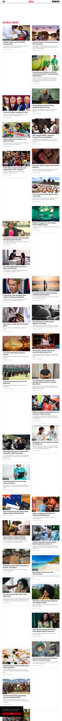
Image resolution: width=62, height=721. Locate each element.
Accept (11, 713)
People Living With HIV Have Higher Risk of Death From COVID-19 (45, 543)
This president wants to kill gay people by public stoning (43, 106)
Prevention (35, 69)
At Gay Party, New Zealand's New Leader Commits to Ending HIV (14, 296)
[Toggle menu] (4, 1)
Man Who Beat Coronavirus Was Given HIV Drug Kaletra (16, 666)
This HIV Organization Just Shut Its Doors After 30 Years (14, 267)
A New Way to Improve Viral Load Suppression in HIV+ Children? (14, 169)
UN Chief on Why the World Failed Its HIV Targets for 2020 (45, 602)
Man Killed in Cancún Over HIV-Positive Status (43, 573)
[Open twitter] (57, 1)
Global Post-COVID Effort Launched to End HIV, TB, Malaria (16, 566)
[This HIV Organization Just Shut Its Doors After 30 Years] (16, 257)
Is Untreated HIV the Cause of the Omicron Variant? (14, 482)
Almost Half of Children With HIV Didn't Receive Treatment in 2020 (14, 538)
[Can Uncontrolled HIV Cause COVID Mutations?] (16, 585)
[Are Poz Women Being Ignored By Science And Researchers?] (16, 686)
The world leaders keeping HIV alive (15, 112)
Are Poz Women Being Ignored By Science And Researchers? (14, 696)
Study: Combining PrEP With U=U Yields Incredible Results (44, 514)
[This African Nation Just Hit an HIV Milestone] (16, 372)
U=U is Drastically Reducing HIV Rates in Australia (45, 195)
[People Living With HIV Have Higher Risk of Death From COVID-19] (45, 533)
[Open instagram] (58, 1)
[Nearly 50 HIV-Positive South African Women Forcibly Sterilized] (45, 649)
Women (4, 235)
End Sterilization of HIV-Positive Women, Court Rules (43, 322)
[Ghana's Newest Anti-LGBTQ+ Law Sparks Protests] (16, 130)
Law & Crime (5, 321)
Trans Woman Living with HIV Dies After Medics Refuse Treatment (44, 630)
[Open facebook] (55, 1)
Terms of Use (15, 710)
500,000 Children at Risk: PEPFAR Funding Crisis (14, 43)
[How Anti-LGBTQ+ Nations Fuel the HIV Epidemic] (45, 156)
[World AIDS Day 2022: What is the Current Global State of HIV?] (45, 341)
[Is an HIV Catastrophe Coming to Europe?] (16, 343)
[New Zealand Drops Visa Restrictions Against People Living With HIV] (16, 502)
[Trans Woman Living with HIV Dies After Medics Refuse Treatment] (45, 620)
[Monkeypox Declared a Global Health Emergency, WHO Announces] (16, 442)
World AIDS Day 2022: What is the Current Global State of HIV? (44, 351)
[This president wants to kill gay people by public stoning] (45, 96)
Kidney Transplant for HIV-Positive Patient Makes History (44, 224)
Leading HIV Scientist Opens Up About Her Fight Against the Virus (16, 239)
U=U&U (34, 191)
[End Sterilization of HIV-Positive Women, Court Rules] (45, 312)
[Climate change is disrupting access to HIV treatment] (45, 33)
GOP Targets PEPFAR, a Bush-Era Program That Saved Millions (43, 136)
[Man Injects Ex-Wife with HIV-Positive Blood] (16, 314)
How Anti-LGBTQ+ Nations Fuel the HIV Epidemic (46, 166)
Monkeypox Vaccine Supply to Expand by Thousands (45, 443)
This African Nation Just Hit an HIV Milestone (14, 382)
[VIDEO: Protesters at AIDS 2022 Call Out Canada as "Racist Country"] (45, 403)
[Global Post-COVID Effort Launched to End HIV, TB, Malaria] (16, 556)
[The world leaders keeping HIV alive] (16, 103)
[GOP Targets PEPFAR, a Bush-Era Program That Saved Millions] (45, 126)
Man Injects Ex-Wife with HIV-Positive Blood (16, 325)
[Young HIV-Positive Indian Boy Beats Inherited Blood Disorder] (45, 284)
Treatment (5, 165)
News (4, 350)
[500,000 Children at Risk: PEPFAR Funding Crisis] (16, 33)
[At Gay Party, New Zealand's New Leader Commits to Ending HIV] (16, 286)
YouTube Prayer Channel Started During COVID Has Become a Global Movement (44, 382)
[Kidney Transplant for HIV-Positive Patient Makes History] (45, 213)
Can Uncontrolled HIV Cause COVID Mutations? (15, 595)
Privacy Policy (7, 710)
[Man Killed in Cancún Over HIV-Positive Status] (45, 563)
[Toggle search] (53, 1)
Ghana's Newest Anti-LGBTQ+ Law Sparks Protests (14, 140)
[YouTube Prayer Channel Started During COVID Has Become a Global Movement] (45, 371)
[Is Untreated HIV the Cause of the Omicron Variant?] (16, 472)
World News (5, 136)
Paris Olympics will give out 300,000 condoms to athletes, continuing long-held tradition (45, 74)
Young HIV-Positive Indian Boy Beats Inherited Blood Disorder (45, 294)
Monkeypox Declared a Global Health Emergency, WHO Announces (16, 452)
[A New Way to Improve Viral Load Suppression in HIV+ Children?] (16, 158)
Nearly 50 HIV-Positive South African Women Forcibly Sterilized (45, 659)
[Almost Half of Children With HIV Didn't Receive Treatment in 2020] (16, 528)
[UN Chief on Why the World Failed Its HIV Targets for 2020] (45, 591)
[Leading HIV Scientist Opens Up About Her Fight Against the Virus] (16, 228)
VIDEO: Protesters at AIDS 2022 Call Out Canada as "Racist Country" (46, 413)
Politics (4, 109)
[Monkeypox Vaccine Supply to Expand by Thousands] (45, 433)
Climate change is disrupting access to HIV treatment (46, 43)
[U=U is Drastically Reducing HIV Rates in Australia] (45, 185)
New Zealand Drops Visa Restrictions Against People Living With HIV (15, 512)
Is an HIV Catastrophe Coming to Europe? (14, 353)
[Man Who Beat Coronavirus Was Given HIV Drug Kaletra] (16, 656)
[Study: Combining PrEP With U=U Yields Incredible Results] (45, 504)
